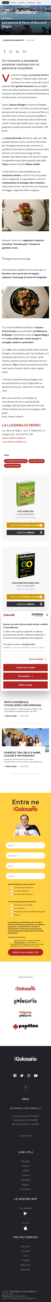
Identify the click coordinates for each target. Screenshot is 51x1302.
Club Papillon (31, 3)
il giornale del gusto (15, 461)
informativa (19, 942)
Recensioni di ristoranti (23, 905)
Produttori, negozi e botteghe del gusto (29, 912)
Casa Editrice (21, 3)
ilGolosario (5, 3)
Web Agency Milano (18, 1296)
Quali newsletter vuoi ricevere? (21, 884)
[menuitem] (25, 1136)
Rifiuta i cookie (25, 685)
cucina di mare (12, 466)
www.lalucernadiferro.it (14, 441)
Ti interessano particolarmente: (22, 902)
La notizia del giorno (22, 891)
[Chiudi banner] (47, 615)
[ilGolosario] (25, 11)
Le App (39, 3)
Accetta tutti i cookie (25, 667)
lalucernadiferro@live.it (13, 438)
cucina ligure (36, 461)
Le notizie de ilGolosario (23, 888)
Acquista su (25, 533)
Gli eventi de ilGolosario (23, 894)
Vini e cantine (19, 908)
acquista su (25, 525)
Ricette (16, 915)
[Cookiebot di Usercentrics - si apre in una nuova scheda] (32, 615)
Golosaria (13, 3)
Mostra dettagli (36, 659)
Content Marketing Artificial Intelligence (18, 1298)
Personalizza (24, 676)
